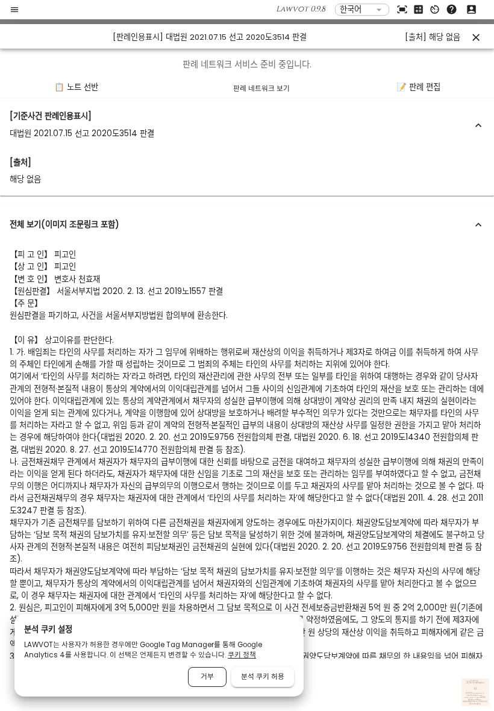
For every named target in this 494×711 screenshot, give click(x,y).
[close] (476, 37)
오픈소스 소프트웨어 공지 (475, 704)
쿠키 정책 (242, 655)
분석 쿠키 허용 (262, 676)
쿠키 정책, (480, 702)
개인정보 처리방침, (467, 702)
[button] (247, 124)
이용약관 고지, (474, 702)
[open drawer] (14, 9)
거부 (207, 676)
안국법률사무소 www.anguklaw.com (475, 693)
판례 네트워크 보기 (261, 88)
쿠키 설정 (485, 702)
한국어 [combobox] (350, 9)
